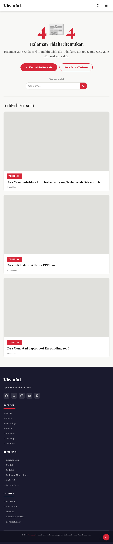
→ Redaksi (9, 470)
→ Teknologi (10, 423)
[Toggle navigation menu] (106, 5)
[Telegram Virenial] (37, 396)
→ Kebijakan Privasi (14, 516)
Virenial (31, 535)
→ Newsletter (10, 506)
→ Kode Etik (9, 480)
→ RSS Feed (9, 501)
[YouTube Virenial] (29, 396)
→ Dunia (8, 418)
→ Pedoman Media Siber (16, 475)
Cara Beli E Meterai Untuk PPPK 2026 (32, 265)
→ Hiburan (9, 433)
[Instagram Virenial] (22, 396)
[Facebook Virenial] (6, 396)
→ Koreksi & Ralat (12, 521)
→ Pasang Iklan (11, 485)
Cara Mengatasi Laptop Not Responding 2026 (38, 348)
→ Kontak (8, 465)
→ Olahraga (10, 438)
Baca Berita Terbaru (76, 67)
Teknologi (14, 176)
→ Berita (8, 413)
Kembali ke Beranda (40, 67)
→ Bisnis (8, 428)
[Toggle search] (98, 5)
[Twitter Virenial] (14, 396)
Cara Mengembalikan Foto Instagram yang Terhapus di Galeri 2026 (53, 182)
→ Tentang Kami (12, 459)
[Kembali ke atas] (106, 537)
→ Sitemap (9, 511)
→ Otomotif (9, 443)
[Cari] (83, 86)
